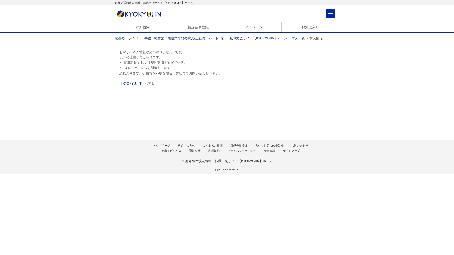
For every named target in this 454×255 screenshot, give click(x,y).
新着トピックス (171, 151)
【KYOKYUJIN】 (131, 83)
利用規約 (214, 151)
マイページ (253, 26)
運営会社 (195, 151)
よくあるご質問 (213, 145)
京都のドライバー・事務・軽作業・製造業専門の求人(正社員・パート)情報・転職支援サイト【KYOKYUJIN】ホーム (201, 38)
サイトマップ (291, 151)
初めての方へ (186, 145)
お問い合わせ (299, 145)
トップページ (161, 145)
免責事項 (269, 151)
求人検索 (142, 26)
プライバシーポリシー (241, 151)
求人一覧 (298, 38)
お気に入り (310, 26)
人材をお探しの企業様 (269, 145)
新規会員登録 (198, 26)
